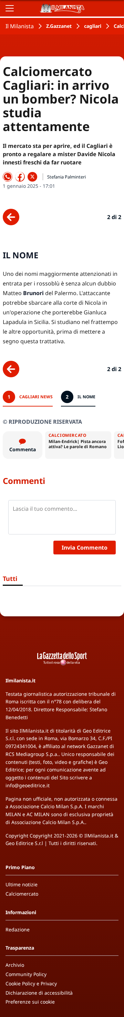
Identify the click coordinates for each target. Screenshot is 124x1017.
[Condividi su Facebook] (20, 177)
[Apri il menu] (10, 8)
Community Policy (26, 974)
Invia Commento (84, 547)
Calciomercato (22, 893)
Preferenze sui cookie (30, 1001)
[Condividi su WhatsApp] (7, 177)
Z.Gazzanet (59, 26)
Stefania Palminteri (66, 177)
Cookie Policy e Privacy (31, 983)
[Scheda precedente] (11, 217)
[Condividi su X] (32, 177)
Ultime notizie (22, 884)
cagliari (92, 26)
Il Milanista (20, 26)
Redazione (18, 929)
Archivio (15, 965)
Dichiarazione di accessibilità (39, 992)
